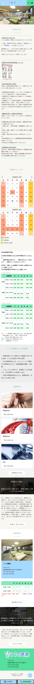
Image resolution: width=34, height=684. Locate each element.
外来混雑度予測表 (21, 364)
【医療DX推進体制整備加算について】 (12, 62)
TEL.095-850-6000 (8, 571)
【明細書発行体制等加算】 (9, 147)
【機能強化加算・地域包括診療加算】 (12, 113)
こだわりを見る (17, 643)
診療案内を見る (17, 473)
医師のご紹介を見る (17, 524)
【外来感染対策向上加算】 (9, 84)
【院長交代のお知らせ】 (8, 38)
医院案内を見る (17, 602)
